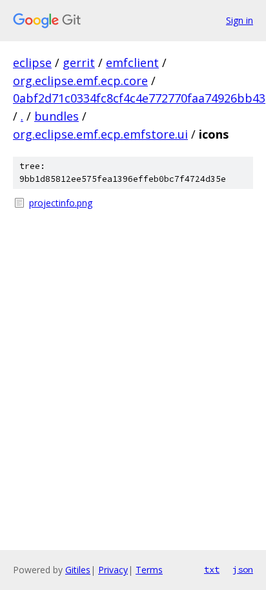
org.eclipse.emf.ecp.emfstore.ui (100, 134)
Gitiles (77, 570)
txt (212, 569)
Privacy (113, 570)
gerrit (79, 62)
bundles (56, 116)
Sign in (239, 20)
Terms (149, 570)
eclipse (32, 62)
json (242, 569)
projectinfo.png (60, 203)
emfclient (132, 62)
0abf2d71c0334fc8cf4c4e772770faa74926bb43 (139, 98)
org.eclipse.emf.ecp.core (80, 80)
